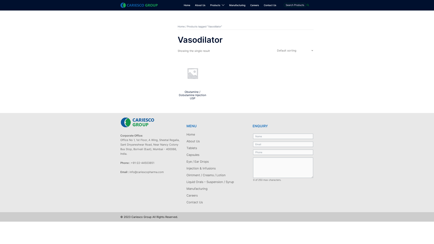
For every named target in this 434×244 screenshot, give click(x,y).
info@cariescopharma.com (147, 172)
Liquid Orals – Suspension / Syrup (210, 182)
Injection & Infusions (201, 168)
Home (187, 5)
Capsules (192, 155)
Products (215, 5)
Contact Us (270, 5)
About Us (200, 5)
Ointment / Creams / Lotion (206, 175)
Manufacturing (237, 5)
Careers (254, 5)
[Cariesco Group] (139, 5)
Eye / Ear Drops (197, 161)
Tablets (191, 148)
